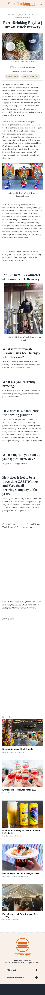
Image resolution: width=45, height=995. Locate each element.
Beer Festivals (7, 793)
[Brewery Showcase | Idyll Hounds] (22, 732)
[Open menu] (4, 4)
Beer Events (6, 877)
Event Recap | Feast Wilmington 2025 (19, 790)
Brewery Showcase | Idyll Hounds (17, 749)
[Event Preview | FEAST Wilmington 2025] (22, 857)
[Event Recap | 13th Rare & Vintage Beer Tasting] (22, 897)
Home (6, 15)
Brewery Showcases (9, 752)
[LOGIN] (40, 4)
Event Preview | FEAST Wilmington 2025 (20, 874)
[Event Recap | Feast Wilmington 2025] (22, 773)
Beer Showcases (7, 836)
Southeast (20, 752)
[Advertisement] (23, 670)
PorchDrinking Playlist (16, 15)
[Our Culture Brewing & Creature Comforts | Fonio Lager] (22, 814)
